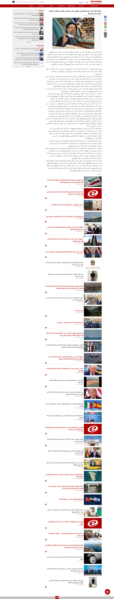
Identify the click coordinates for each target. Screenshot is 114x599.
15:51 (78, 349)
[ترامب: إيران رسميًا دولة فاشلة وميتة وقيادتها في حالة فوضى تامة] (93, 252)
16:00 (75, 572)
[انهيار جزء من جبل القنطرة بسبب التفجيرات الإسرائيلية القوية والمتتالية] (93, 382)
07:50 (75, 337)
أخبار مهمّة (81, 6)
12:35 (76, 584)
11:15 (78, 525)
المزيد (28, 42)
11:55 (78, 196)
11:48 (78, 561)
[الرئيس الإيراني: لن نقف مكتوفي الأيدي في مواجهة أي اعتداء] (41, 49)
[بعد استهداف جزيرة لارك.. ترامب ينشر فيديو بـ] (93, 393)
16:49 (78, 302)
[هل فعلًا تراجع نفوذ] (93, 323)
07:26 (75, 290)
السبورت (81, 2)
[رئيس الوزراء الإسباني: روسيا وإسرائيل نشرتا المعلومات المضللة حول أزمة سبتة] (93, 452)
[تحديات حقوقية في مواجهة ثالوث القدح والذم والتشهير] (93, 205)
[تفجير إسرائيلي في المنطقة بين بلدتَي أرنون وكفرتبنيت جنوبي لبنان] (93, 217)
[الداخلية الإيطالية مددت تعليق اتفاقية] (93, 405)
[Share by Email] (105, 23)
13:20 (78, 431)
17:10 (76, 384)
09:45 (76, 278)
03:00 (76, 537)
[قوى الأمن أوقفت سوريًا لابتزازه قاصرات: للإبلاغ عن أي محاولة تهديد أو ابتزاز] (93, 276)
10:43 (75, 360)
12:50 (75, 396)
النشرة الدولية (61, 6)
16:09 (75, 549)
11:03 (75, 455)
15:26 (75, 419)
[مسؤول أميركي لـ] (93, 476)
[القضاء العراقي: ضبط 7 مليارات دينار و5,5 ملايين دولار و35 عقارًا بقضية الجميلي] (93, 441)
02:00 (76, 312)
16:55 (78, 466)
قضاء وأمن (81, 218)
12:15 (75, 266)
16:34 (75, 184)
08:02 (75, 490)
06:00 (76, 501)
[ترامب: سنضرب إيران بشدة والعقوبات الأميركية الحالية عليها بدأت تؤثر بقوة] (93, 370)
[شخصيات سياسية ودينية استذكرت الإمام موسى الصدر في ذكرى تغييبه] (93, 558)
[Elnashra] (96, 1)
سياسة (86, 15)
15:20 (75, 253)
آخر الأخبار (40, 10)
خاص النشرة (80, 206)
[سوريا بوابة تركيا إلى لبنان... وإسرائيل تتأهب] (93, 499)
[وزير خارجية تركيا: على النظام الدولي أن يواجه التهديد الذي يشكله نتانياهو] (93, 417)
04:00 (76, 206)
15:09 (75, 478)
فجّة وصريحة (41, 6)
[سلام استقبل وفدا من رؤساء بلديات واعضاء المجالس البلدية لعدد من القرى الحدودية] (93, 299)
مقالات (51, 6)
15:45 (75, 514)
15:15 (76, 218)
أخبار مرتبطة (40, 45)
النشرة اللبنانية (71, 6)
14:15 (75, 443)
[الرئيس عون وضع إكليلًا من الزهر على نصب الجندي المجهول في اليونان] (93, 523)
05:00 (76, 324)
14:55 (75, 408)
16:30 (75, 372)
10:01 (75, 243)
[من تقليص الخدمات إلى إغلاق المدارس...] (93, 535)
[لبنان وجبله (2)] (93, 311)
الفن (87, 2)
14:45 (75, 231)
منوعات (31, 6)
